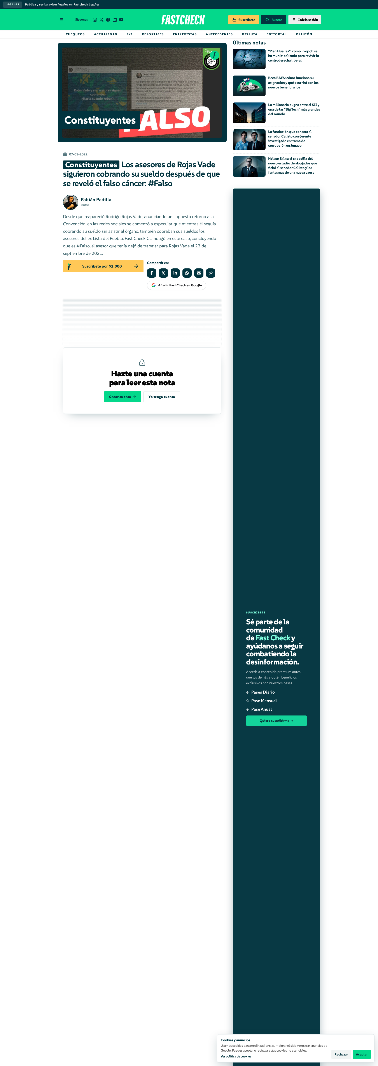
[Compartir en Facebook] (151, 273)
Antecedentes (219, 34)
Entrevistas (185, 34)
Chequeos (75, 34)
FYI (130, 34)
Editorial (277, 34)
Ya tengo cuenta (162, 397)
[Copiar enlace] (210, 273)
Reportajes (153, 34)
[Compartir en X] (163, 273)
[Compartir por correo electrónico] (198, 273)
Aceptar (362, 1054)
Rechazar (341, 1054)
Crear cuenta (120, 397)
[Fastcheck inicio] (183, 19)
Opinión (304, 34)
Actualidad (105, 34)
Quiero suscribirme (274, 721)
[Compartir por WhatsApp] (187, 273)
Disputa (249, 34)
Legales (12, 4)
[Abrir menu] (61, 20)
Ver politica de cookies (236, 1056)
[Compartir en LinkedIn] (175, 273)
